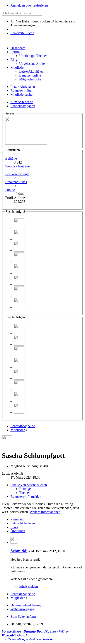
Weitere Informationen (45, 512)
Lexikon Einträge (17, 174)
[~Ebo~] (19, 250)
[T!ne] (19, 296)
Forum (15, 52)
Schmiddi (18, 551)
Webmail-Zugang (22, 609)
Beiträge (11, 158)
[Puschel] (19, 273)
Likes (14, 527)
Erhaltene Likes (16, 182)
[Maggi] (19, 307)
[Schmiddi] (19, 228)
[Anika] (19, 284)
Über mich (17, 531)
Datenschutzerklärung (25, 605)
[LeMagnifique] (19, 239)
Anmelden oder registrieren (29, 5)
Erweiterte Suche (22, 33)
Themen (25, 493)
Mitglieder (17, 67)
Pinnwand (17, 519)
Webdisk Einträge (17, 166)
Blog (13, 59)
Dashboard (18, 48)
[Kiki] (19, 262)
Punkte (10, 190)
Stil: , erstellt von (29, 639)
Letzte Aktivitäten (22, 523)
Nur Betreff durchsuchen (32, 21)
